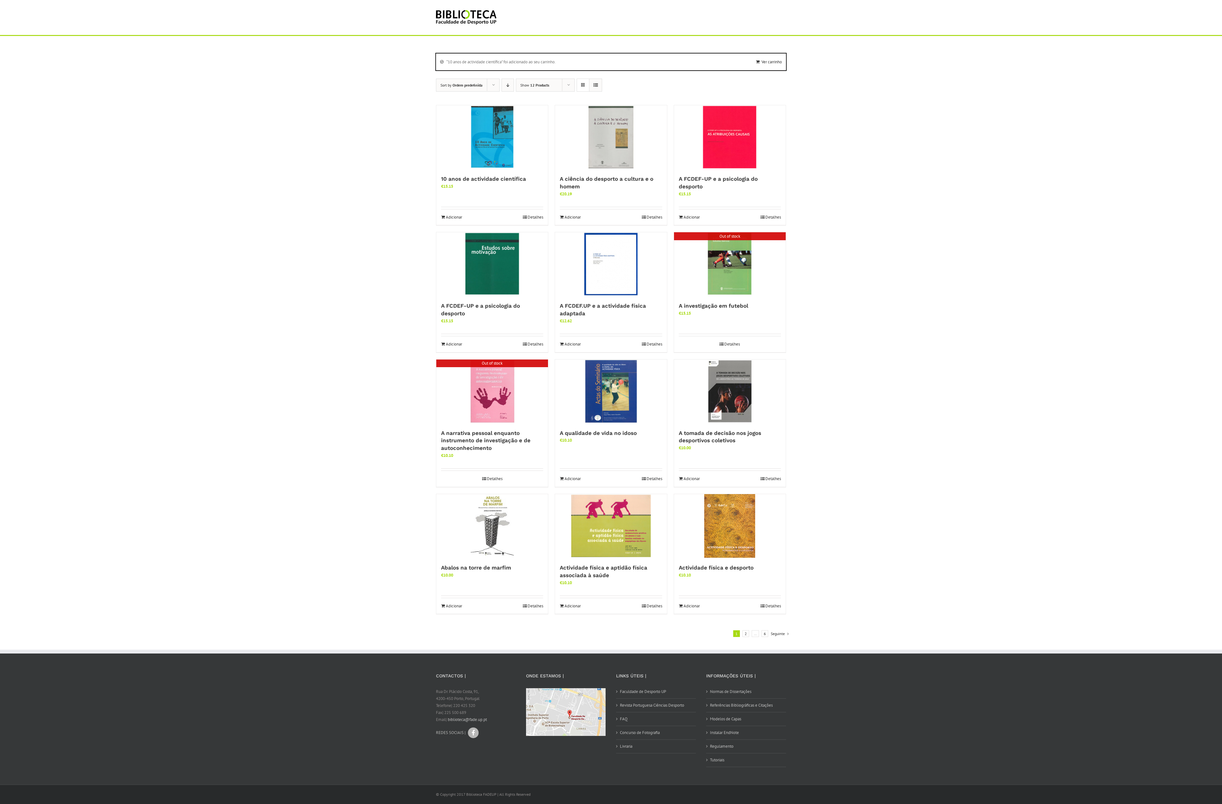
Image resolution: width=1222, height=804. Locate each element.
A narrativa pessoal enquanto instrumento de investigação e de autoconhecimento (485, 440)
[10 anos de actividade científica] (492, 137)
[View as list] (595, 85)
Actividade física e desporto (716, 567)
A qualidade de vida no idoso (598, 433)
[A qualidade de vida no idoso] (611, 391)
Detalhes (535, 217)
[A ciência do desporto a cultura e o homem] (611, 137)
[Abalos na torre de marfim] (492, 526)
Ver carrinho (772, 62)
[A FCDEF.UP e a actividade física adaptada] (611, 264)
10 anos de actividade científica (483, 179)
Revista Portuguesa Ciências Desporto (652, 705)
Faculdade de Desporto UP (643, 691)
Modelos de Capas (725, 719)
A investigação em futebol (713, 306)
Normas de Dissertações (730, 691)
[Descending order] (508, 85)
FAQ (624, 719)
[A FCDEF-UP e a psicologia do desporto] (730, 137)
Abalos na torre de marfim (476, 567)
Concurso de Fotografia (640, 732)
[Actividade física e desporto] (730, 526)
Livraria (626, 746)
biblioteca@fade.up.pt (467, 719)
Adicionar (454, 217)
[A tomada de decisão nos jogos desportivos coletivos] (730, 391)
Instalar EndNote (724, 732)
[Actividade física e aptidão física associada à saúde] (611, 526)
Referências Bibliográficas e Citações (741, 705)
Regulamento (722, 746)
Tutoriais (717, 760)
